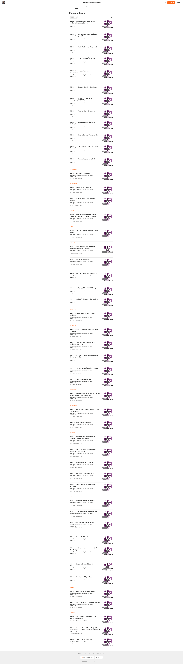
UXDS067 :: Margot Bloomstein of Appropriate (81, 72)
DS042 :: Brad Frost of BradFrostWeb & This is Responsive (84, 410)
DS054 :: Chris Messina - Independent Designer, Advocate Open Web (82, 247)
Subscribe (171, 2)
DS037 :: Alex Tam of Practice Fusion (82, 473)
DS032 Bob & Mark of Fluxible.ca (80, 537)
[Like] (71, 30)
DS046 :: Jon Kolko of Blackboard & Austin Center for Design (84, 356)
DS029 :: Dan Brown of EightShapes (81, 577)
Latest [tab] (72, 17)
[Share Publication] (165, 2)
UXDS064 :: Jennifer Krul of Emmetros (82, 111)
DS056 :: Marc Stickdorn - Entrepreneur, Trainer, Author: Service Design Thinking (83, 215)
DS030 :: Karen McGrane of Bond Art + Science (82, 565)
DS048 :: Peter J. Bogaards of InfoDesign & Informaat (84, 330)
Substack (84, 661)
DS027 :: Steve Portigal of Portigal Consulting (85, 602)
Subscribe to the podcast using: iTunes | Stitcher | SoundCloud (82, 25)
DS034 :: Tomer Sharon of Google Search (83, 511)
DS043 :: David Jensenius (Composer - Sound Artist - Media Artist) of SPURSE (85, 394)
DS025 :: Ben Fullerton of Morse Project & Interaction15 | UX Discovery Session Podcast (85, 629)
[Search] (162, 2)
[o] (107, 24)
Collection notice (101, 654)
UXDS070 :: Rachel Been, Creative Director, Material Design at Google (84, 35)
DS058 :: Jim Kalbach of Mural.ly (80, 187)
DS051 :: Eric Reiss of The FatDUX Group (83, 288)
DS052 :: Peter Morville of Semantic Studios (84, 274)
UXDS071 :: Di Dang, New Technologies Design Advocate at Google (82, 22)
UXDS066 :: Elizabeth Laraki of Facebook (83, 87)
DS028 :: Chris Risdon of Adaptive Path (82, 591)
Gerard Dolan (79, 28)
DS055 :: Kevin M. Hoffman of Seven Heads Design (84, 231)
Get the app (98, 657)
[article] (91, 25)
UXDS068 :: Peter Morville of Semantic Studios (82, 59)
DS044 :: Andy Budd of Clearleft (80, 379)
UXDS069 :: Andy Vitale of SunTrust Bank (83, 47)
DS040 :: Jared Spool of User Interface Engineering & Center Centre (82, 437)
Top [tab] (76, 17)
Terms (94, 654)
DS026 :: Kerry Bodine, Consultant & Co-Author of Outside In (83, 617)
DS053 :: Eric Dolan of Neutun (79, 259)
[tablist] (73, 17)
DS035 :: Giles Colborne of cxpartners (82, 500)
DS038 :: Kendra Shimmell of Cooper (82, 462)
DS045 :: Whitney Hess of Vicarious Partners (84, 368)
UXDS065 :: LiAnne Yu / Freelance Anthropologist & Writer (81, 99)
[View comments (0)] (80, 30)
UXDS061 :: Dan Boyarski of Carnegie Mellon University (84, 147)
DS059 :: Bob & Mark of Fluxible (80, 173)
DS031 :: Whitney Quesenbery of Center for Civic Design (84, 549)
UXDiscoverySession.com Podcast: (78, 620)
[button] (76, 7)
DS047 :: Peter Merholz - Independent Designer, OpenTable (82, 343)
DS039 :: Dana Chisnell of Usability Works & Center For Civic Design (84, 450)
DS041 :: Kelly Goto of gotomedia (80, 422)
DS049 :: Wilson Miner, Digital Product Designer (82, 314)
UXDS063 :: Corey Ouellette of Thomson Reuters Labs (83, 123)
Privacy (90, 654)
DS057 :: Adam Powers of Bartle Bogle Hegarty (82, 199)
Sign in (178, 2)
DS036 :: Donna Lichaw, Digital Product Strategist (83, 485)
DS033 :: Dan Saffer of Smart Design (82, 523)
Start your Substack (88, 657)
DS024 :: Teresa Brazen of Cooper (81, 639)
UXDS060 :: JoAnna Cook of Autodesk (82, 159)
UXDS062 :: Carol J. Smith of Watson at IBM (84, 135)
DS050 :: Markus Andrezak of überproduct (84, 299)
